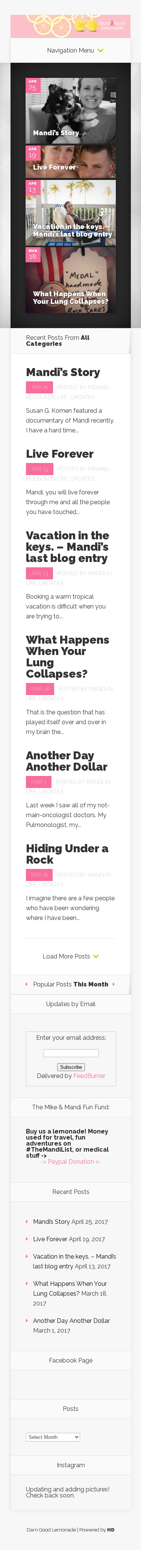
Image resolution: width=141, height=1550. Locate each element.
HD (111, 1530)
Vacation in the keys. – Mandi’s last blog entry (72, 230)
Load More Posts (66, 957)
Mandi (96, 573)
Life (62, 397)
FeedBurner (89, 1075)
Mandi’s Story (56, 133)
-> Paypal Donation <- (71, 1161)
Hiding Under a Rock (67, 854)
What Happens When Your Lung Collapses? (71, 297)
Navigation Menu (70, 51)
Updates (82, 397)
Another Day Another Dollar (67, 761)
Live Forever (54, 167)
